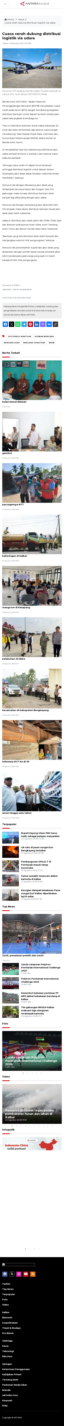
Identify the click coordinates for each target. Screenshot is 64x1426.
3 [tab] (32, 1073)
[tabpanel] (32, 1051)
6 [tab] (34, 1126)
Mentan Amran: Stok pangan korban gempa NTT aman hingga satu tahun (31, 811)
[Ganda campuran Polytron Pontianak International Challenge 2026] (10, 968)
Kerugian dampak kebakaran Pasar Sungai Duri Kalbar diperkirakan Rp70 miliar (40, 893)
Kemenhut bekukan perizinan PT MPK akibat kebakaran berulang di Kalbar (40, 996)
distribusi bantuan (19, 336)
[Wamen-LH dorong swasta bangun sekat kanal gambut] (32, 431)
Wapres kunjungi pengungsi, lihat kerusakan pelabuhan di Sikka (29, 657)
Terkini (6, 1284)
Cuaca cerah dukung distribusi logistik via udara (29, 22)
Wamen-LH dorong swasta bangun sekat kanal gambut (30, 452)
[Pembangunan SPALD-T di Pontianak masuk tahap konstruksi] (10, 866)
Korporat (7, 1400)
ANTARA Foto (10, 1395)
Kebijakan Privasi (11, 1374)
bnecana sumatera (34, 343)
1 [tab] (23, 1073)
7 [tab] (38, 1126)
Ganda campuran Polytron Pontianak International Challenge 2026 (40, 967)
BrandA (6, 1390)
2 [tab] (27, 1073)
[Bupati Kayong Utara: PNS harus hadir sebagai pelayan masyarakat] (10, 837)
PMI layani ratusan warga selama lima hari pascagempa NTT (27, 503)
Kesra (21, 19)
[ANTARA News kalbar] (35, 4)
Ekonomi (7, 1317)
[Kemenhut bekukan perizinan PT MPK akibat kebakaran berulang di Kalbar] (10, 997)
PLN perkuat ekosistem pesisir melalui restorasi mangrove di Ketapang (31, 606)
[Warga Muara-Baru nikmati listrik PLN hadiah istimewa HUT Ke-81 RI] (32, 739)
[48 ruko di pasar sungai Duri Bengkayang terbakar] (10, 851)
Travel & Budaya (11, 1328)
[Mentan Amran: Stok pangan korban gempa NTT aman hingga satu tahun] (32, 791)
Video (6, 1076)
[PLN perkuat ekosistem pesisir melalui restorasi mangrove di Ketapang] (32, 585)
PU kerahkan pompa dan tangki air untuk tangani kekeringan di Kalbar (32, 554)
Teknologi (8, 1351)
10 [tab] (52, 1126)
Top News (8, 906)
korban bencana (44, 336)
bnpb (52, 343)
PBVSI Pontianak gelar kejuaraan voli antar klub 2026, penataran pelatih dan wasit (30, 954)
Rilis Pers (7, 1356)
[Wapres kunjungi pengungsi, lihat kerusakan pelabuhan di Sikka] (32, 636)
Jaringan (7, 1364)
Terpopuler (9, 824)
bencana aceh (12, 343)
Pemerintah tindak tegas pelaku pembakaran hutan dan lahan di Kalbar (29, 1114)
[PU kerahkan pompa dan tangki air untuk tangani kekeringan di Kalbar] (32, 534)
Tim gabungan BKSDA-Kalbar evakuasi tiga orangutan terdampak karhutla (37, 1010)
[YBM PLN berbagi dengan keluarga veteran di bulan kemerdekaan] (32, 380)
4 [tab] (36, 1073)
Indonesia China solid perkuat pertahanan (27, 1237)
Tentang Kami (10, 1379)
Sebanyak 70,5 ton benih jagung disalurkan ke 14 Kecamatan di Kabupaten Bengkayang (31, 709)
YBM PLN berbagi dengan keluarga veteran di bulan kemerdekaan (29, 400)
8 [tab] (43, 1126)
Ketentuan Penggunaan (16, 1369)
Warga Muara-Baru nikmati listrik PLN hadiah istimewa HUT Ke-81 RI (29, 760)
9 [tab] (47, 1126)
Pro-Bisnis (8, 1333)
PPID (5, 1405)
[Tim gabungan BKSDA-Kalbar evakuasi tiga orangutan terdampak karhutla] (10, 1011)
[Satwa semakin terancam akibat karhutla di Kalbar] (10, 880)
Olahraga (7, 1340)
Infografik (8, 1129)
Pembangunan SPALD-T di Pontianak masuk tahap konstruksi (36, 864)
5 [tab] (40, 1073)
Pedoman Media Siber (14, 1385)
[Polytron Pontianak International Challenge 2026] (10, 983)
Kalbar (5, 1312)
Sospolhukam (10, 1322)
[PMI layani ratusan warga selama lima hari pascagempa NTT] (32, 482)
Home (11, 19)
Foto (5, 1023)
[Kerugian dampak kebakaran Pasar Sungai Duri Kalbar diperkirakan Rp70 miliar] (10, 894)
